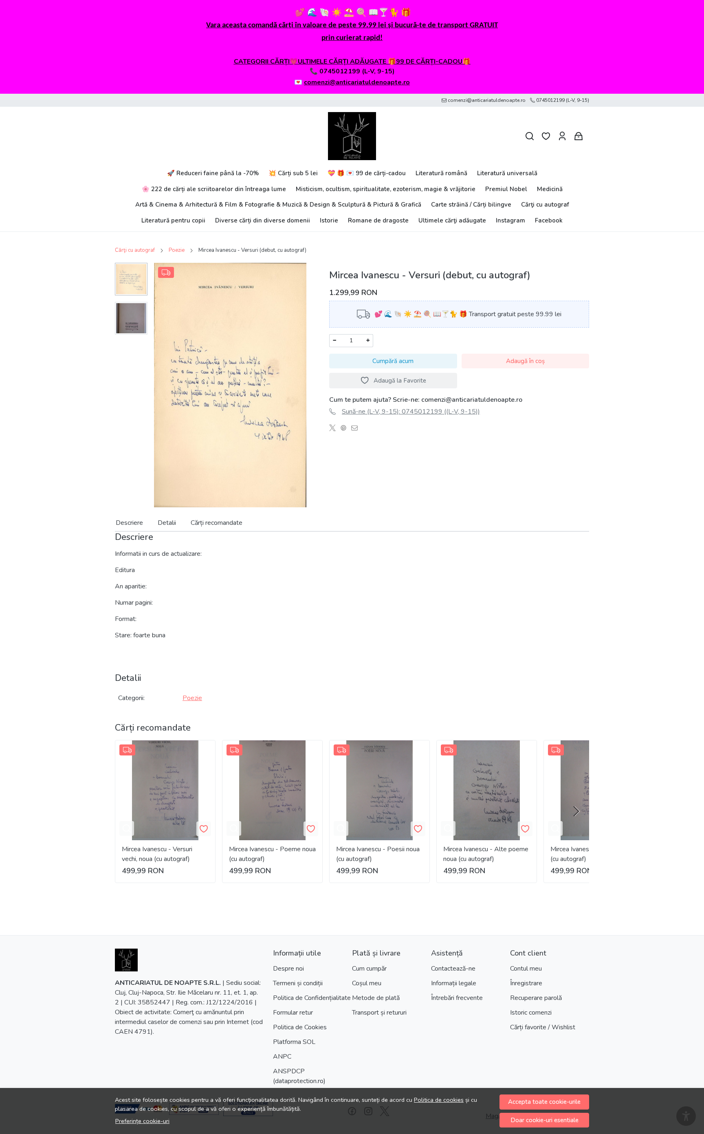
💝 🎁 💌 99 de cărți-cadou (367, 173)
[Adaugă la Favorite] (204, 829)
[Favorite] (545, 136)
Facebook (549, 220)
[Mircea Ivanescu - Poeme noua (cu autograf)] (272, 790)
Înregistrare (526, 983)
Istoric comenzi (531, 1012)
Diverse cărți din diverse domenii (262, 220)
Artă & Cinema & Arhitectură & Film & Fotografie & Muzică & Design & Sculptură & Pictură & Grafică (278, 204)
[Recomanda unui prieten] (356, 428)
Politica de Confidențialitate (312, 997)
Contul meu (526, 968)
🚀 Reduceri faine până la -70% (213, 173)
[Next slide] (576, 811)
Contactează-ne (453, 968)
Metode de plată (376, 997)
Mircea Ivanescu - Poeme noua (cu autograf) (272, 854)
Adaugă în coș (525, 361)
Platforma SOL (294, 1041)
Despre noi (288, 968)
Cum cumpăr (369, 968)
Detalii (167, 522)
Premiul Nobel (506, 189)
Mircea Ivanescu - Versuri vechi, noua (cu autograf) (157, 854)
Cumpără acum (393, 361)
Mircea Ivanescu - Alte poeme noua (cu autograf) (485, 854)
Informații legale (453, 983)
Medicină (550, 189)
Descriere (129, 522)
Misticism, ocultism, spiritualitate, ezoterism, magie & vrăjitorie (385, 189)
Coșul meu (366, 983)
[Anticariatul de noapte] (352, 136)
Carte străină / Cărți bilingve (471, 204)
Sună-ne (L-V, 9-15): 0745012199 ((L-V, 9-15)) (411, 411)
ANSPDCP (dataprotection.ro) (299, 1076)
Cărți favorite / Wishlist (542, 1027)
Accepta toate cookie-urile (544, 1102)
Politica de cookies (439, 1100)
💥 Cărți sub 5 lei (293, 173)
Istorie (329, 220)
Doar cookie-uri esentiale (544, 1120)
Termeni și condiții (298, 983)
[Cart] (578, 136)
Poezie (177, 250)
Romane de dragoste (378, 220)
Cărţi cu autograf (545, 204)
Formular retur (293, 1012)
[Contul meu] (562, 136)
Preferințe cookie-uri (142, 1121)
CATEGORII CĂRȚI (262, 61)
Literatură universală (507, 173)
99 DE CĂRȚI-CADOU (429, 61)
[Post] (334, 428)
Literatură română (441, 173)
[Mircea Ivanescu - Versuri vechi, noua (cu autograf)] (165, 790)
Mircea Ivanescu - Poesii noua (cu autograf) (378, 854)
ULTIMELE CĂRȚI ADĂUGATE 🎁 (347, 61)
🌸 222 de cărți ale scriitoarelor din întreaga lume (214, 189)
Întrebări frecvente (457, 997)
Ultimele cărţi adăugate (452, 220)
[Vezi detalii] (127, 829)
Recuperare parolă (536, 997)
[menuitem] (131, 279)
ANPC (282, 1056)
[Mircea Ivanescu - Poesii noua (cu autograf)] (379, 790)
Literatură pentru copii (173, 220)
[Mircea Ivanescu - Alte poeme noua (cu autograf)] (487, 790)
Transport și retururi (379, 1012)
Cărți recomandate (216, 522)
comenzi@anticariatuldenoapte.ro (357, 82)
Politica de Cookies (300, 1027)
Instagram (510, 220)
